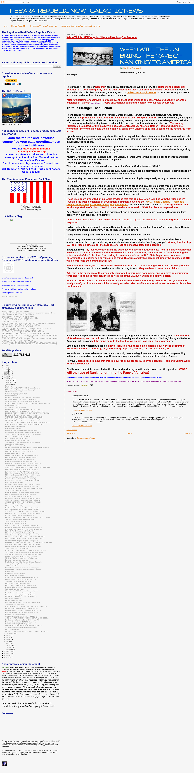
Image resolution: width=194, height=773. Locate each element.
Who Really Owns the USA (13, 598)
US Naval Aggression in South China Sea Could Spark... (23, 397)
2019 (6, 370)
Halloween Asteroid (11, 396)
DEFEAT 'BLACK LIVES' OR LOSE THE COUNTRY (22, 455)
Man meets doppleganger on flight (16, 394)
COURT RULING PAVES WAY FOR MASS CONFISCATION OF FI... (27, 631)
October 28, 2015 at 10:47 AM (82, 410)
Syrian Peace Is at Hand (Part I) (15, 521)
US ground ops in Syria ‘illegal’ (14, 506)
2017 (6, 374)
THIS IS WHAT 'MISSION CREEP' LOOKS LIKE (20, 450)
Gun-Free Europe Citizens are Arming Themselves (21, 525)
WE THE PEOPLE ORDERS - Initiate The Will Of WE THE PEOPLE (25, 333)
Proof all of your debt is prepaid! (15, 426)
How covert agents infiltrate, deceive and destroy (21, 457)
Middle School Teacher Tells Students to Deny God (21, 486)
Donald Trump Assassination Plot (15, 446)
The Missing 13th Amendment (14, 604)
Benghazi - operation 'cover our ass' (16, 560)
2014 (6, 651)
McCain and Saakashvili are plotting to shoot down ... (22, 430)
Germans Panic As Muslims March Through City (20, 479)
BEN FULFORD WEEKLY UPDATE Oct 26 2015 (20, 585)
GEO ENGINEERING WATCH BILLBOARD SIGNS (21, 471)
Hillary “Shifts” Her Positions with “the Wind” (19, 531)
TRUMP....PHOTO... (11, 566)
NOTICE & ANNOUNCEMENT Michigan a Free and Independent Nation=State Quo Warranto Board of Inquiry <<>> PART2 (30, 339)
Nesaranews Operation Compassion (43, 26)
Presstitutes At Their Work (13, 600)
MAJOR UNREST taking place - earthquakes (19, 515)
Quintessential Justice (12, 405)
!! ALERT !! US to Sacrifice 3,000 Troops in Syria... (21, 459)
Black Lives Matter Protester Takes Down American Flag (23, 610)
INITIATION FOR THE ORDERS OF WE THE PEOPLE (21, 325)
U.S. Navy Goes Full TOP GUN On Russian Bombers (22, 388)
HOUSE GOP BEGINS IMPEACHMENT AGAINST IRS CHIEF (25, 537)
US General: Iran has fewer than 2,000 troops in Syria (22, 498)
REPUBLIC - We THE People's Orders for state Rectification (23, 332)
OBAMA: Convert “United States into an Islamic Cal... (22, 577)
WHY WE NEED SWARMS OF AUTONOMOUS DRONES (23, 626)
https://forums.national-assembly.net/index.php (34, 150)
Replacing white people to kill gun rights (17, 583)
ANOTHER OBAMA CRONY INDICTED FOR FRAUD (22, 544)
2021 (6, 368)
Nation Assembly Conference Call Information (18, 314)
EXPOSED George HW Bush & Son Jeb (18, 436)
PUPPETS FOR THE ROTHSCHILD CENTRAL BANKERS (24, 411)
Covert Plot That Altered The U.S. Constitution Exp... (22, 597)
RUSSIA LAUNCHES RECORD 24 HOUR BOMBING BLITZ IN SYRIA (27, 517)
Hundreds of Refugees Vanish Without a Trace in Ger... (22, 508)
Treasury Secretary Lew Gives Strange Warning (20, 564)
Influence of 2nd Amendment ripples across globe (21, 587)
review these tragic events (141, 92)
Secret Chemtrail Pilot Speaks (14, 444)
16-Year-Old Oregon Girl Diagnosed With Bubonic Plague (23, 419)
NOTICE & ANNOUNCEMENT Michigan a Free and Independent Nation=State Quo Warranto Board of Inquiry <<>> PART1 (30, 336)
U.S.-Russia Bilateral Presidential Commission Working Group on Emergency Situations (125, 203)
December (9, 380)
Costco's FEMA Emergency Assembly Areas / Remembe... (24, 569)
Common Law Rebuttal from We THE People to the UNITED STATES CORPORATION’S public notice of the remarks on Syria (26, 329)
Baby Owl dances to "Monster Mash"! (17, 438)
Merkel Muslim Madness (13, 428)
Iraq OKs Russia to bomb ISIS (15, 614)
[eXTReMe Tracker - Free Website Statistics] (4, 766)
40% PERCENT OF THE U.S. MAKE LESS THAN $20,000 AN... (25, 511)
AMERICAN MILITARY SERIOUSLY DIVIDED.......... (21, 616)
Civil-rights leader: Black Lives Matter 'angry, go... (21, 579)
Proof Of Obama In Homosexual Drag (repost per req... (23, 492)
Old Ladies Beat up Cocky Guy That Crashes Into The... (23, 535)
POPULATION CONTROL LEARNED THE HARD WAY (23, 409)
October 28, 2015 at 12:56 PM (82, 426)
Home (5, 26)
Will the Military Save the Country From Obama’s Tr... (22, 399)
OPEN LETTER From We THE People (15, 320)
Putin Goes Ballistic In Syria (14, 482)
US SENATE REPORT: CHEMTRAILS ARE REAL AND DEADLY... (26, 550)
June (7, 639)
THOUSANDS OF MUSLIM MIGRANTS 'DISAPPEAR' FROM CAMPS (27, 423)
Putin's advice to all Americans (15, 575)
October (8, 384)
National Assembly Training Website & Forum (18, 316)
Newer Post (71, 433)
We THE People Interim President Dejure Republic (20, 318)
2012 (6, 655)
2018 (6, 372)
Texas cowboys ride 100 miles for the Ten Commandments (24, 552)
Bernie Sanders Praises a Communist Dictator (20, 593)
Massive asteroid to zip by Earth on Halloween (20, 595)
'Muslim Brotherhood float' (13, 392)
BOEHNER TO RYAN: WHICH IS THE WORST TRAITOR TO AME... (27, 413)
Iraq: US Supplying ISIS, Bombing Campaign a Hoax (21, 612)
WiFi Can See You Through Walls (15, 407)
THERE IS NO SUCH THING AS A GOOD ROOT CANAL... (24, 417)
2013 (6, 653)
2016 (6, 376)
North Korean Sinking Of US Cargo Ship (18, 624)
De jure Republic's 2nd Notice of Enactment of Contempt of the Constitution (28, 323)
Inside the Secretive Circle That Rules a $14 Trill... (21, 461)
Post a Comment (72, 430)
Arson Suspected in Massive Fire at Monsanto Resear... (23, 401)
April (7, 643)
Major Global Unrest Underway (15, 573)
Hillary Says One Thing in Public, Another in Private (21, 533)
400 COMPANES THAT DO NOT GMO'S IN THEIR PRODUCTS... (26, 606)
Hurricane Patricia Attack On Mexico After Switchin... (22, 608)
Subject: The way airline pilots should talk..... (19, 496)
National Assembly (18, 26)
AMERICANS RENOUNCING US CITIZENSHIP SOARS (23, 502)
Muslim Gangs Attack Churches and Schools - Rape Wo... (23, 562)
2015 (6, 378)
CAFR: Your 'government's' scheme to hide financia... (22, 469)
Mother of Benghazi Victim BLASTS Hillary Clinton (21, 622)
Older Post (188, 433)
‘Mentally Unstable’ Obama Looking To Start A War (21, 465)
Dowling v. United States (32, 750)
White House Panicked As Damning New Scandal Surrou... (24, 554)
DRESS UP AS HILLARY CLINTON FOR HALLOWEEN (23, 546)
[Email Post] (91, 385)
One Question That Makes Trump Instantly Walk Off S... (23, 481)
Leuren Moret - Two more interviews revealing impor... (22, 568)
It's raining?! (9, 386)
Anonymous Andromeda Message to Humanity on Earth (23, 432)
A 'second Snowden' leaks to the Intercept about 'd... (22, 627)
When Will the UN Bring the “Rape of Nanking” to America (102, 37)
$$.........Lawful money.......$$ (14, 629)
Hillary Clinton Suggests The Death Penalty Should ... (22, 473)
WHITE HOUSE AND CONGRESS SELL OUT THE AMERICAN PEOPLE (28, 542)
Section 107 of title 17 (52, 741)
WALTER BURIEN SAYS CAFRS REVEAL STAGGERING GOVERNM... (28, 467)
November (9, 382)
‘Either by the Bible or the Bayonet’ (16, 490)
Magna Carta (9, 571)
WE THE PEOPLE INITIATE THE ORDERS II (17, 326)
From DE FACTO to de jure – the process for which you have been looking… (29, 313)
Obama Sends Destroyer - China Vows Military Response (23, 488)
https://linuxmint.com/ (9, 296)
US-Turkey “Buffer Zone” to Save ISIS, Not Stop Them (22, 602)
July (7, 637)
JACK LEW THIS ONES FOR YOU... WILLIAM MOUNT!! (23, 529)
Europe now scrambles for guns (15, 523)
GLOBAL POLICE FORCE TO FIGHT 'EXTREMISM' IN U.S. (24, 424)
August (8, 635)
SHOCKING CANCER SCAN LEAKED (17, 548)
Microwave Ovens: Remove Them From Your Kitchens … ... (24, 484)
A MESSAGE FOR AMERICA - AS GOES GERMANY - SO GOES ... (27, 618)
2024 (6, 365)
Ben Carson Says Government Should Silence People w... (23, 527)
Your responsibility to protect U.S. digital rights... (20, 477)
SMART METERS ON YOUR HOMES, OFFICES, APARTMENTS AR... (27, 448)
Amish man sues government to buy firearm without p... (23, 500)
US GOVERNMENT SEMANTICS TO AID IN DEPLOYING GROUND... (28, 403)
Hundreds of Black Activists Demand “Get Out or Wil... (22, 620)
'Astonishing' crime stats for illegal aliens (18, 581)
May (7, 641)
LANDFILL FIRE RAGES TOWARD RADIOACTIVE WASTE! (24, 539)
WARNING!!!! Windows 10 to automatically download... (22, 421)
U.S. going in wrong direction (14, 589)
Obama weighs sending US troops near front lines (21, 504)
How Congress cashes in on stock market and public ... (23, 509)
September (9, 633)
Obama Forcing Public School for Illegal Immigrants (21, 591)
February (9, 647)
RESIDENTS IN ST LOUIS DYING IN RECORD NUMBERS (24, 513)
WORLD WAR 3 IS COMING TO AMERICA (19, 452)
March (8, 645)
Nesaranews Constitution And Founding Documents (80, 26)
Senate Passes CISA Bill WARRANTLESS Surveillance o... (23, 434)
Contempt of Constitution (10, 321)
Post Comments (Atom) (86, 438)
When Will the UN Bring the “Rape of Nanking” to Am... (22, 541)
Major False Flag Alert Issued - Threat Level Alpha (21, 556)
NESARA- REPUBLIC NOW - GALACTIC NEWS (76, 10)
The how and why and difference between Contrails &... (23, 442)
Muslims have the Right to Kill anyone (17, 440)
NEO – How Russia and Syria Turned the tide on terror (22, 475)
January (8, 649)
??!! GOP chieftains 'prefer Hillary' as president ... (21, 519)
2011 (6, 657)
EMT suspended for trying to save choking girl (20, 390)
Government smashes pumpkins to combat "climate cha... (23, 463)
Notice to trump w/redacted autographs (15, 311)
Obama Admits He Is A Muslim (14, 454)
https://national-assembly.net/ (24, 39)
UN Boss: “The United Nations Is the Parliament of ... (22, 558)
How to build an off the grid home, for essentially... (21, 494)
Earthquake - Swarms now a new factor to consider (21, 415)
